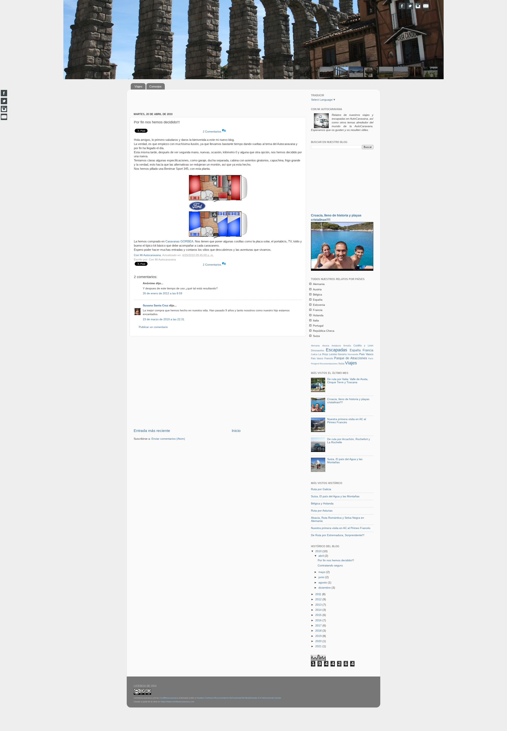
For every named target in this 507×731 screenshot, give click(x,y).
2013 (318, 604)
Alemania (315, 345)
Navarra (342, 354)
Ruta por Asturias (322, 510)
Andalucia (336, 345)
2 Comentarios (212, 131)
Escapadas (336, 349)
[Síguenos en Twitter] (410, 6)
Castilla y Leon (363, 345)
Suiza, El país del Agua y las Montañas (335, 496)
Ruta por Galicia (321, 489)
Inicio (236, 431)
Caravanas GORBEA (179, 241)
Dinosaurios (317, 350)
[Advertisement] (218, 101)
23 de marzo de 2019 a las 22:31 (163, 319)
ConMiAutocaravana (168, 698)
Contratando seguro (330, 565)
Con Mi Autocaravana (147, 255)
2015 (318, 615)
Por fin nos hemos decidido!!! (336, 560)
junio (321, 577)
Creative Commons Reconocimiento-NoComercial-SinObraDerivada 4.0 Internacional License (238, 698)
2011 (318, 594)
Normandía (353, 354)
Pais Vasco (366, 354)
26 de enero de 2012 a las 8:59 (162, 293)
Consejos (155, 86)
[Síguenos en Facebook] (402, 6)
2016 (318, 620)
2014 (318, 609)
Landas (333, 354)
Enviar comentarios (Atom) (168, 438)
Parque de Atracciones (350, 358)
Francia (368, 350)
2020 (318, 641)
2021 (318, 646)
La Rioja (323, 354)
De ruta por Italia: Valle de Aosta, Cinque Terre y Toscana (347, 381)
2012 (318, 599)
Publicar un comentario (153, 327)
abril (321, 555)
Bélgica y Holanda (322, 503)
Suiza (341, 363)
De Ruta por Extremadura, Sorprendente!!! (337, 535)
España (355, 350)
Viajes (138, 86)
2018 (318, 630)
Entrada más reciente (152, 431)
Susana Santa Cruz (155, 305)
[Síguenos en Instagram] (418, 6)
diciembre (325, 587)
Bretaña (347, 345)
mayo (322, 572)
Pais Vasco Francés (322, 358)
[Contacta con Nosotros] (426, 6)
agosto (323, 582)
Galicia (314, 354)
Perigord (315, 363)
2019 (318, 636)
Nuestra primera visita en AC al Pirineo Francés (346, 421)
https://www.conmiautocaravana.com (177, 702)
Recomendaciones (329, 363)
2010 (318, 551)
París (370, 358)
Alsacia (325, 345)
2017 (318, 625)
